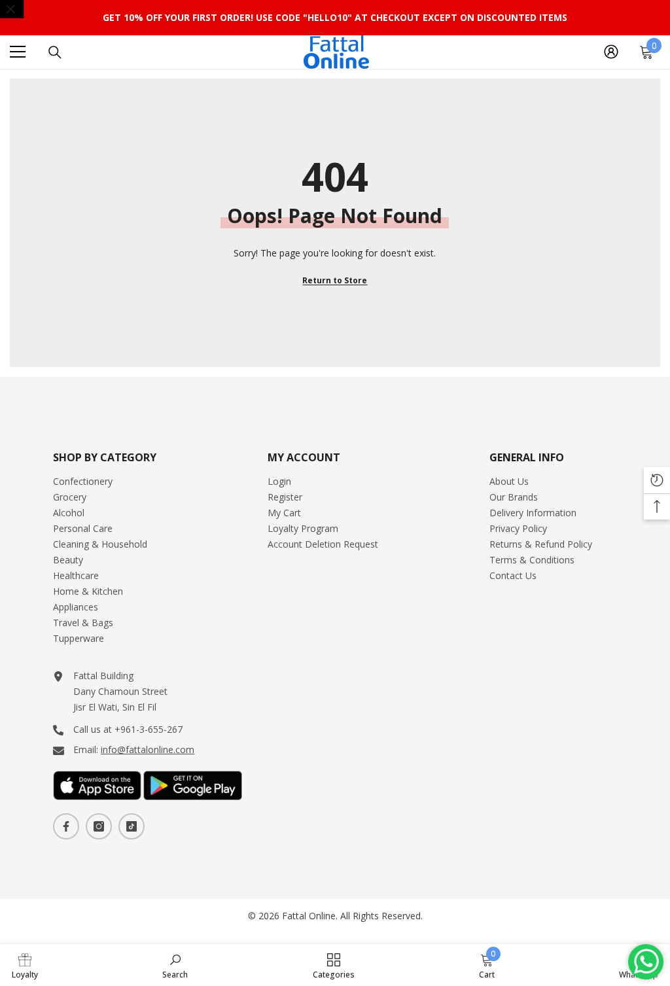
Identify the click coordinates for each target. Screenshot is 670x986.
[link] (24, 965)
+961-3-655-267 (149, 729)
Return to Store (334, 280)
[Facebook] (66, 826)
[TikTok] (131, 826)
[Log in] (611, 51)
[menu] (18, 52)
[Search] (55, 52)
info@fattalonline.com (147, 749)
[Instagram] (99, 826)
